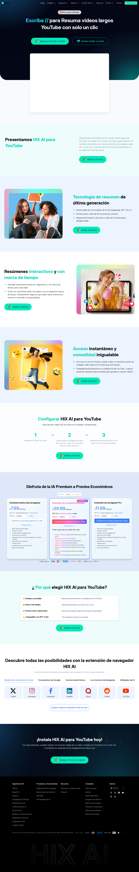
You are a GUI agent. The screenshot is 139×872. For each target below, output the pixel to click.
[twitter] (115, 793)
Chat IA (14, 788)
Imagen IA (15, 792)
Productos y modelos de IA (70, 788)
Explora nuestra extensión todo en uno (69, 707)
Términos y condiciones (93, 807)
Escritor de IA (17, 810)
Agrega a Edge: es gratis (92, 41)
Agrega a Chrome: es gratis (52, 41)
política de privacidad (93, 803)
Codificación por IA (19, 807)
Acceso (119, 3)
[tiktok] (115, 797)
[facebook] (111, 793)
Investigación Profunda (20, 799)
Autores (88, 792)
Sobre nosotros (90, 788)
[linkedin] (119, 793)
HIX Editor (40, 796)
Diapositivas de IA (18, 803)
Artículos (64, 792)
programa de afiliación (93, 799)
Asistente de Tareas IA (20, 818)
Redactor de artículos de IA (22, 814)
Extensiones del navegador (46, 788)
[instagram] (111, 797)
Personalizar (34, 513)
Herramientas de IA (43, 799)
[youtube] (123, 793)
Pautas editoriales (91, 796)
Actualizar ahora (131, 3)
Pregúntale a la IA (18, 821)
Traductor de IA (17, 825)
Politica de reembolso (93, 810)
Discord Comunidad (92, 814)
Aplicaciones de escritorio (46, 792)
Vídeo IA (15, 796)
